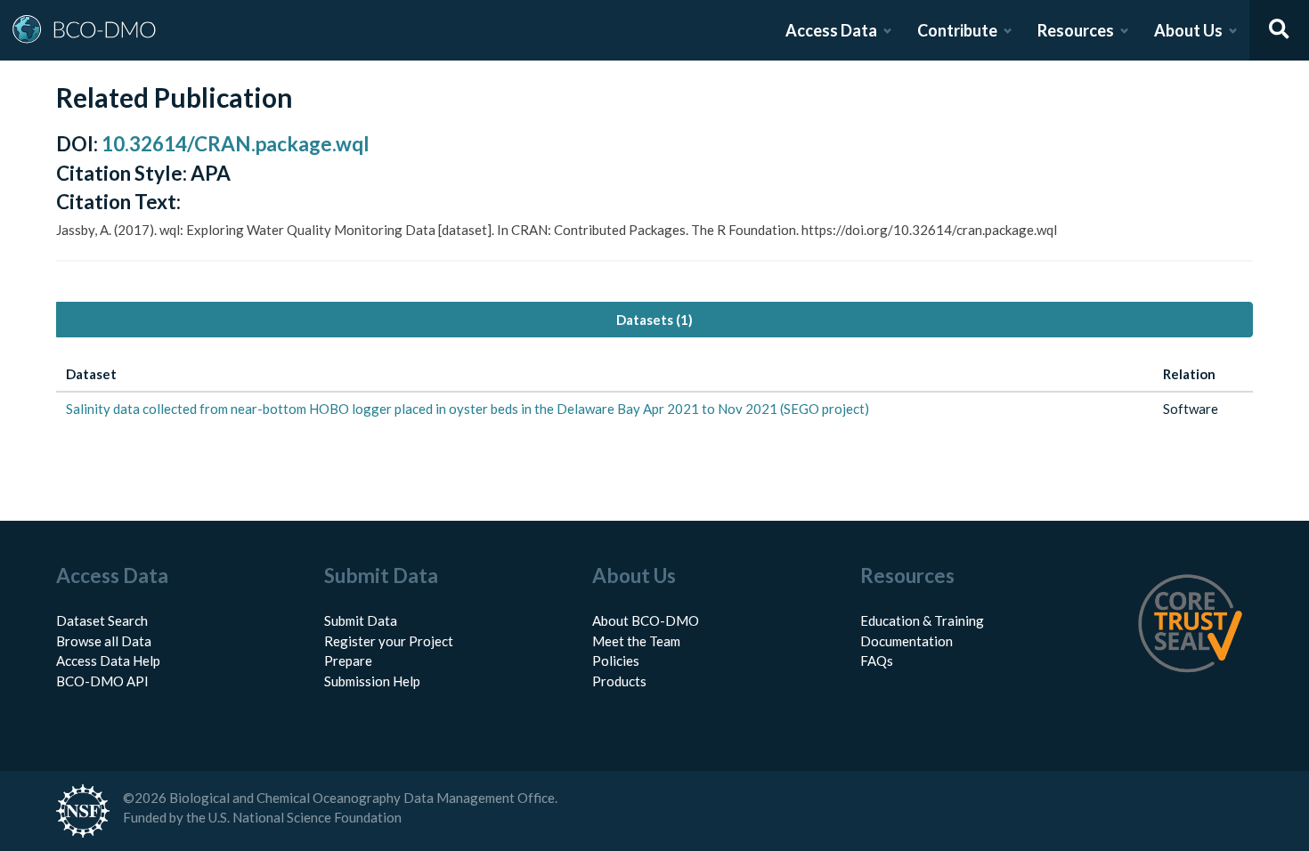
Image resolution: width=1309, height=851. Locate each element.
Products (619, 681)
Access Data (831, 30)
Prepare (348, 660)
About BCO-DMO (645, 620)
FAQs (876, 660)
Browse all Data (103, 641)
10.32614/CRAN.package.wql (236, 144)
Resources (1075, 30)
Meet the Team (636, 641)
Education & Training (922, 620)
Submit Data (360, 620)
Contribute (957, 30)
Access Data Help (108, 660)
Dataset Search (102, 620)
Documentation (906, 641)
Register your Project (388, 641)
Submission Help (372, 681)
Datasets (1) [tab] (654, 320)
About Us (1188, 30)
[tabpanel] (654, 391)
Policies (615, 660)
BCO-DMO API (102, 681)
